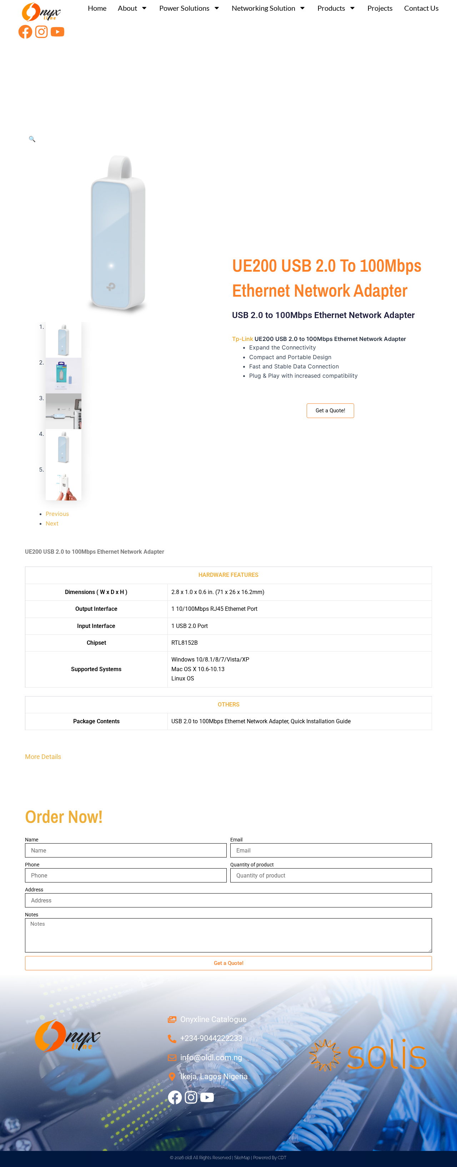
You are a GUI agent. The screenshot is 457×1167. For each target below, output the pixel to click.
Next (52, 523)
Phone (32, 864)
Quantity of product (252, 864)
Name (31, 839)
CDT (282, 1157)
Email (236, 839)
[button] (32, 138)
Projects (380, 8)
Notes (31, 914)
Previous (57, 513)
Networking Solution (263, 8)
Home (97, 8)
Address (34, 889)
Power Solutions (184, 8)
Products (331, 8)
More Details (43, 756)
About (127, 8)
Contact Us (421, 8)
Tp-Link (242, 338)
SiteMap (242, 1157)
